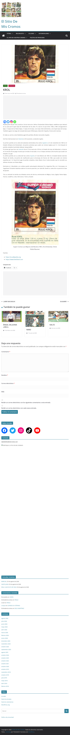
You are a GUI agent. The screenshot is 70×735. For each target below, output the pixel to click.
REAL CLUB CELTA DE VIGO (8, 587)
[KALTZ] (58, 312)
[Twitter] (8, 121)
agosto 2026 (4, 618)
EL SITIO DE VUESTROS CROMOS (16, 37)
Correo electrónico (8, 383)
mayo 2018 (4, 680)
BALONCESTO (20, 33)
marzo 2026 (4, 632)
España (32, 156)
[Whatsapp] (14, 121)
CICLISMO (31, 33)
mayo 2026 (4, 627)
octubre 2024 (5, 655)
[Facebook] (4, 121)
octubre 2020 (5, 666)
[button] (12, 33)
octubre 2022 (5, 661)
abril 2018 (4, 683)
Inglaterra (45, 143)
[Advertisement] (35, 107)
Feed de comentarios (7, 702)
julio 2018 (4, 678)
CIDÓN (11, 597)
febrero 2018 (5, 686)
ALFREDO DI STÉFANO (14, 605)
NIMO (28, 329)
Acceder (3, 696)
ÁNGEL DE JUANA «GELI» (10, 326)
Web (2, 392)
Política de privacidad (37, 37)
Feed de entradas (6, 699)
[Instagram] (11, 121)
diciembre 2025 (5, 641)
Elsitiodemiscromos (21, 93)
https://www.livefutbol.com (14, 259)
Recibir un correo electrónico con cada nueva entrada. (18, 408)
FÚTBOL (9, 33)
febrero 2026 (5, 635)
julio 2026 (4, 621)
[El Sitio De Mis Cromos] (3, 36)
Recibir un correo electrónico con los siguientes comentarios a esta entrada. (26, 402)
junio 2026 (4, 624)
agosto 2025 (4, 652)
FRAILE (16, 600)
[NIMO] (35, 312)
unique (3, 605)
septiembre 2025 (6, 649)
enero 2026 (4, 638)
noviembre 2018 (6, 672)
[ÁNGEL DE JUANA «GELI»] (11, 312)
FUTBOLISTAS (11, 85)
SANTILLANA (4, 584)
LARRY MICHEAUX (9, 301)
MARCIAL (3, 581)
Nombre (4, 375)
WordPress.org (5, 705)
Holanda (20, 139)
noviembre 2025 (6, 644)
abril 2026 (4, 630)
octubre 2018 (5, 675)
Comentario (5, 352)
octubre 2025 (5, 646)
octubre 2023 (5, 658)
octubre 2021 (5, 663)
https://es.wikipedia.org (13, 257)
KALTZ (52, 325)
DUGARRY (63, 301)
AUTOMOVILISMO (44, 33)
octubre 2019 (5, 669)
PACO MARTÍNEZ (19, 608)
